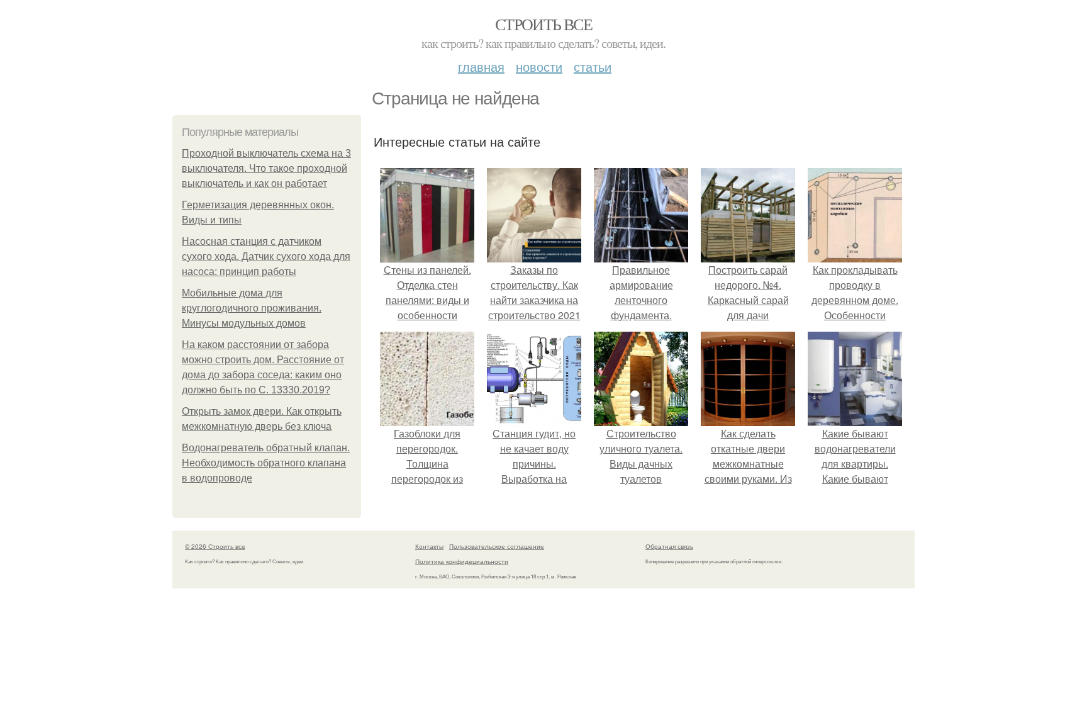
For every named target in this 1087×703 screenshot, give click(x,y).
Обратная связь (669, 546)
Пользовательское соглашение (496, 546)
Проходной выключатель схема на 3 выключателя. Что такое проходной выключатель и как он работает (266, 168)
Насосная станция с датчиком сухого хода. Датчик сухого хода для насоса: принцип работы (266, 256)
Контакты (429, 546)
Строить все (543, 24)
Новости (539, 66)
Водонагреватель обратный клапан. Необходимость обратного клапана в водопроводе (266, 462)
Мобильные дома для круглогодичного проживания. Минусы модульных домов (251, 308)
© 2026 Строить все (215, 546)
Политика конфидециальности (461, 561)
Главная (481, 66)
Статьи (592, 66)
